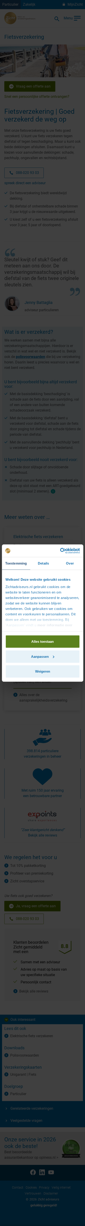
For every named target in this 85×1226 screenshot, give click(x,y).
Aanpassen (40, 656)
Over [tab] (70, 563)
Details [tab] (43, 563)
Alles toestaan (42, 641)
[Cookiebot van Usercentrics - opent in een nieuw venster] (60, 551)
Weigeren (42, 671)
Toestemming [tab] (16, 563)
